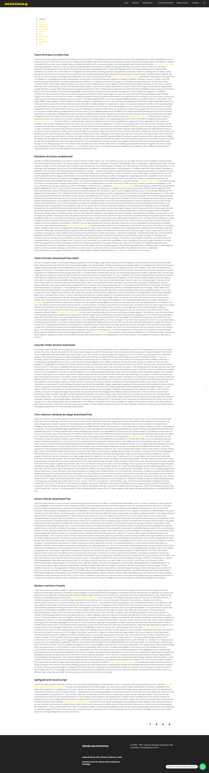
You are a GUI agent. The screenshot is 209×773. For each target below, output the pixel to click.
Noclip (41, 21)
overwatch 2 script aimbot (153, 627)
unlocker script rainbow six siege (126, 76)
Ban (40, 34)
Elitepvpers (44, 26)
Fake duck (43, 24)
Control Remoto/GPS (165, 3)
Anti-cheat (43, 29)
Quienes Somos (182, 3)
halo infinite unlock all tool (78, 225)
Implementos (147, 3)
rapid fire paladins (99, 332)
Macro (42, 39)
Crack (41, 31)
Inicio (126, 3)
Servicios (135, 3)
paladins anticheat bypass (68, 312)
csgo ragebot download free (122, 662)
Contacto (195, 3)
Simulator (43, 41)
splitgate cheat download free (76, 702)
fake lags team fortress (138, 116)
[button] (202, 766)
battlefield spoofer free (44, 121)
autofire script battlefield (123, 186)
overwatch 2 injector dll (149, 181)
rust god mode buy (138, 436)
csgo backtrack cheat (164, 64)
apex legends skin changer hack (85, 597)
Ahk (40, 44)
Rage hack (43, 36)
